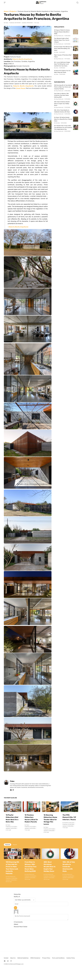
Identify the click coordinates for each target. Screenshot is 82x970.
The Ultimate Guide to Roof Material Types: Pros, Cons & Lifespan (61, 40)
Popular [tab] (15, 844)
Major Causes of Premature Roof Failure (63, 55)
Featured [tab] (7, 844)
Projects (13, 11)
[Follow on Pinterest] (13, 790)
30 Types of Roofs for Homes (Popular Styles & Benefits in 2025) (62, 31)
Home (6, 11)
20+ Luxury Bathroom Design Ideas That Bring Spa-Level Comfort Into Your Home (62, 64)
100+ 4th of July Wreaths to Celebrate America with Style (62, 110)
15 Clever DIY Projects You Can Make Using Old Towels (62, 71)
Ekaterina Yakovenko (69, 822)
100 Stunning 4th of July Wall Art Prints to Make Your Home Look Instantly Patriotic (63, 87)
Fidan (6, 22)
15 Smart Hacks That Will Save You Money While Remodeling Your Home (63, 48)
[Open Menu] (4, 2)
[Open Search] (77, 2)
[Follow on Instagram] (7, 961)
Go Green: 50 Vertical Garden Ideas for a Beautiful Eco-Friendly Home (63, 119)
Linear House (20, 88)
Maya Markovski (11, 876)
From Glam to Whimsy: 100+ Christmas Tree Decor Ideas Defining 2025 (61, 95)
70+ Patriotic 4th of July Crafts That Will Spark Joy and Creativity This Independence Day (63, 127)
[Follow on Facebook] (4, 961)
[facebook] (11, 790)
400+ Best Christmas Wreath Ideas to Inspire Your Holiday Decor (62, 103)
